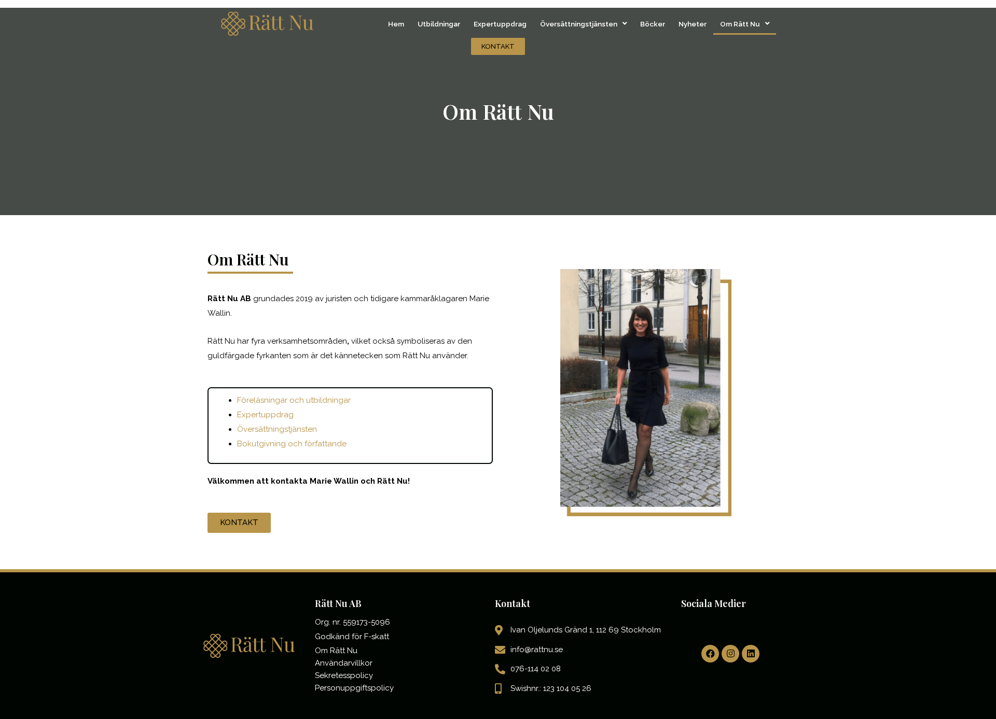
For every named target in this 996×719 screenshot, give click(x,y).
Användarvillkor (343, 663)
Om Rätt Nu (740, 24)
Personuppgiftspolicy (354, 688)
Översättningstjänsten (578, 24)
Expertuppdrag (500, 24)
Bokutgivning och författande (292, 443)
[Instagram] (730, 653)
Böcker (652, 24)
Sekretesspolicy (344, 675)
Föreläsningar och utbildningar (294, 400)
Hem (396, 24)
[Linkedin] (750, 653)
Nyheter (693, 24)
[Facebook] (710, 653)
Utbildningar (439, 24)
